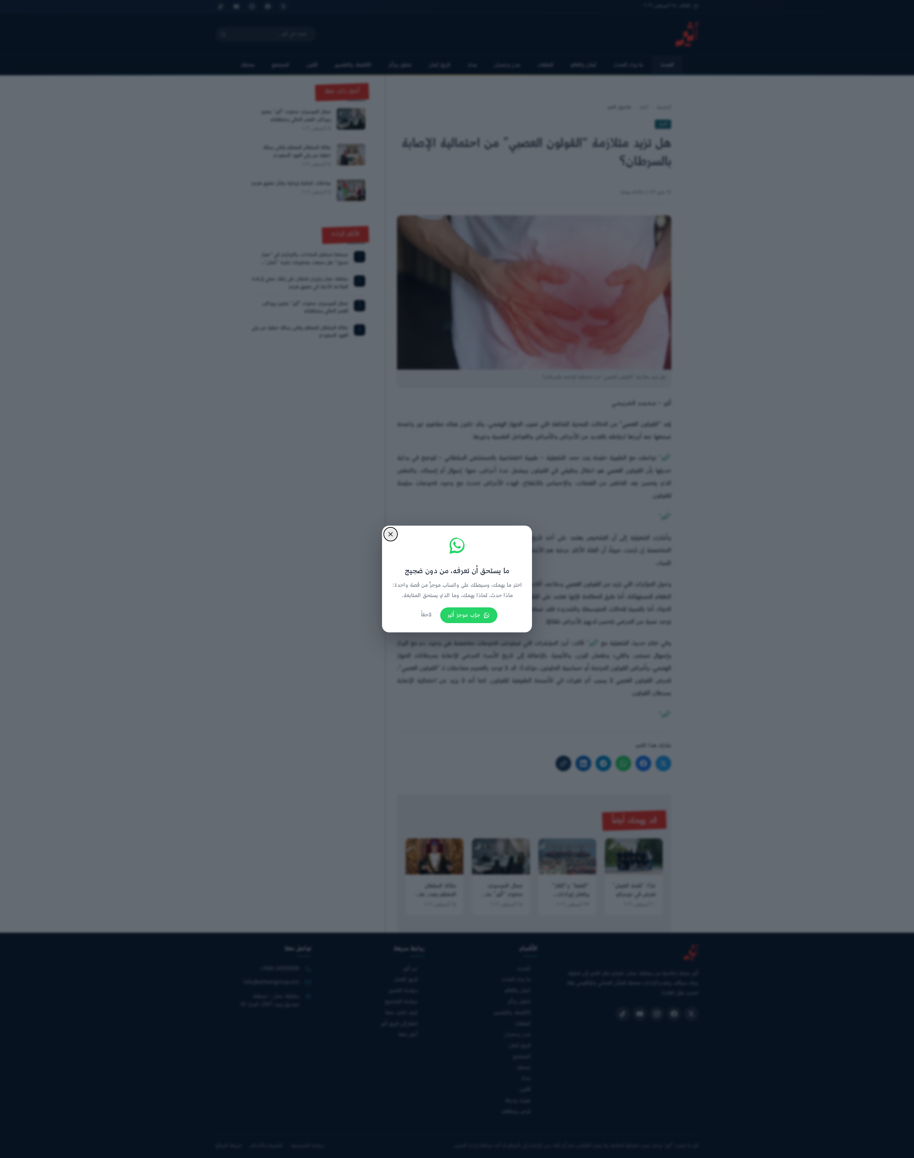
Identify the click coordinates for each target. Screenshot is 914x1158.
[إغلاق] (390, 534)
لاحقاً (426, 615)
